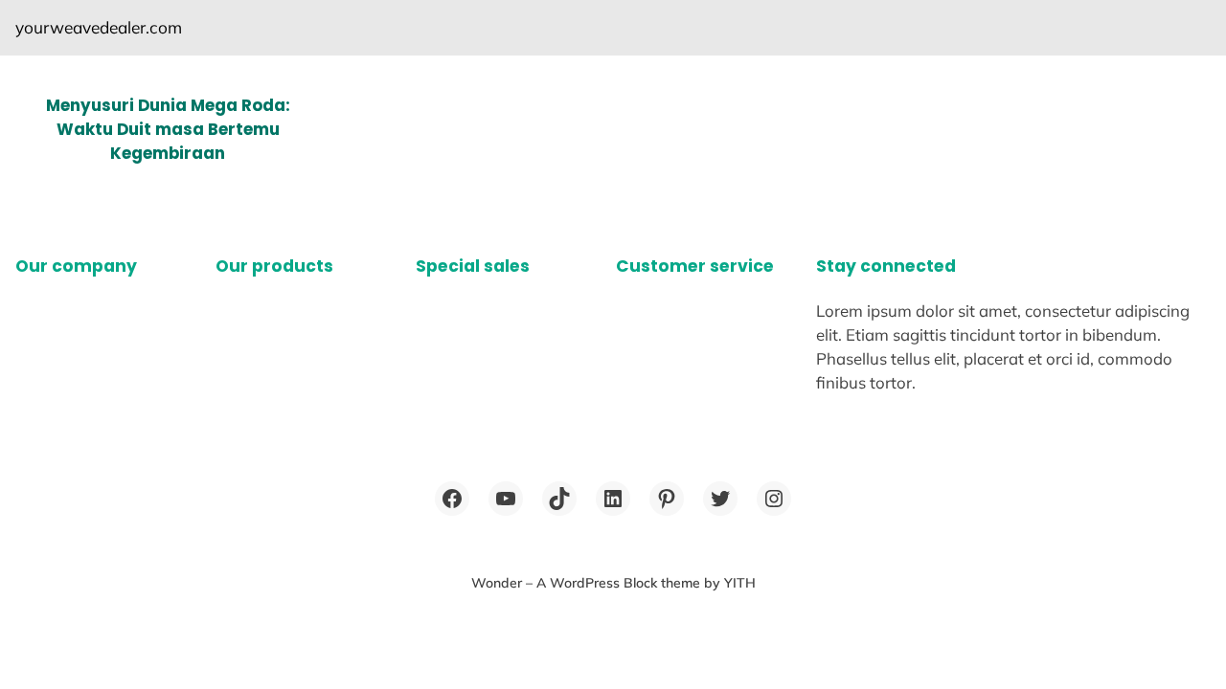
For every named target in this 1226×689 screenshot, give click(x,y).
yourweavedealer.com (98, 27)
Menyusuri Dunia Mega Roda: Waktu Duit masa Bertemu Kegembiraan (168, 129)
